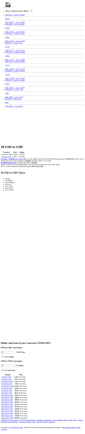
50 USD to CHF (6, 393)
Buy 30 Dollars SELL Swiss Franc (65, 420)
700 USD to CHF (7, 411)
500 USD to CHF (7, 406)
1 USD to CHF (6, 157)
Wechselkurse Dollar (69, 427)
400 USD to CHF (7, 404)
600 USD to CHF (7, 409)
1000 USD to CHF (7, 418)
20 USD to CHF (6, 388)
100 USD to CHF (7, 395)
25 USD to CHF (6, 391)
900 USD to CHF (7, 416)
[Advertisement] (42, 124)
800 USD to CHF (7, 413)
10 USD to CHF (6, 384)
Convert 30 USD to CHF (27, 422)
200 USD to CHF (7, 397)
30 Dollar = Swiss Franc (12, 159)
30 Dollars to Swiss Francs (9, 420)
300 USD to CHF (7, 402)
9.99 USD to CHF (7, 381)
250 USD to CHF (7, 400)
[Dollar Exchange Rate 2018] (8, 7)
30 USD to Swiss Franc (27, 420)
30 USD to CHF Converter (45, 422)
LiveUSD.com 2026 (16, 427)
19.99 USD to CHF (7, 386)
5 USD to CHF (6, 379)
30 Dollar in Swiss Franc (44, 420)
